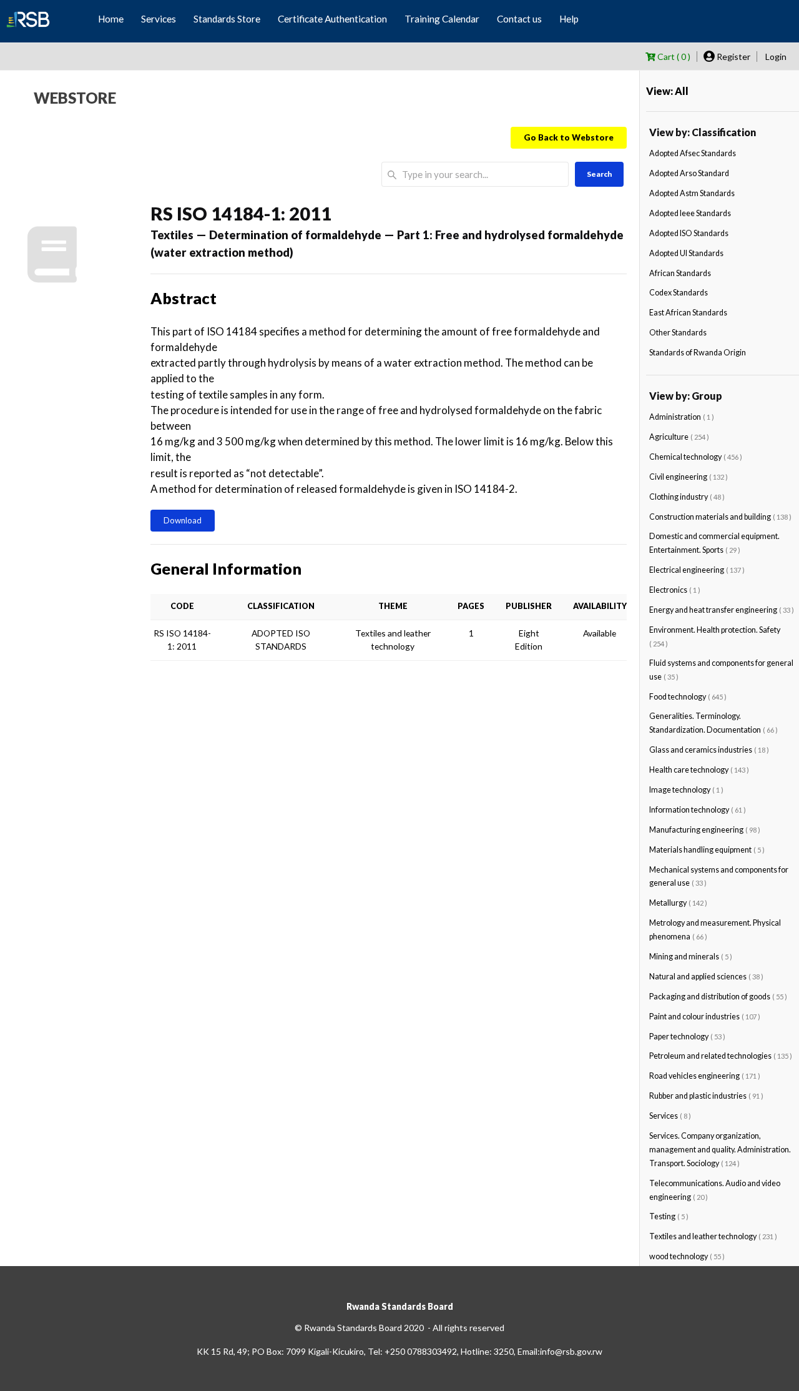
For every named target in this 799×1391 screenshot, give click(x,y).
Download (183, 520)
